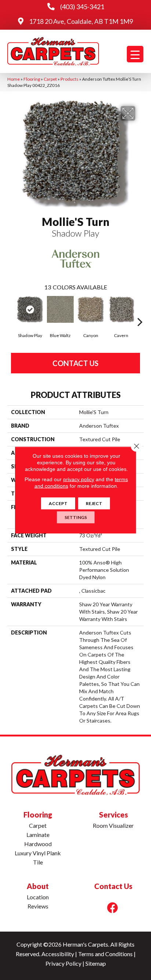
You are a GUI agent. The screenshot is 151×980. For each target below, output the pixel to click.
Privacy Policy (63, 963)
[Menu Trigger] (135, 54)
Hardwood (38, 843)
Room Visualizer (113, 825)
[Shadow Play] (30, 309)
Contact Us (75, 363)
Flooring (31, 79)
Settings (76, 517)
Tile (38, 862)
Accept (58, 503)
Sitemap (95, 963)
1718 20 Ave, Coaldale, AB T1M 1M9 (81, 21)
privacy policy (78, 479)
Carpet (50, 79)
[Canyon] (91, 309)
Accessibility (57, 953)
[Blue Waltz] (60, 309)
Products (69, 79)
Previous (10, 310)
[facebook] (112, 907)
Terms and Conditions (105, 953)
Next (140, 310)
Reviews (37, 906)
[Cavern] (121, 309)
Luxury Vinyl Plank (38, 852)
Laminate (37, 834)
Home (13, 79)
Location (38, 896)
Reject (94, 503)
